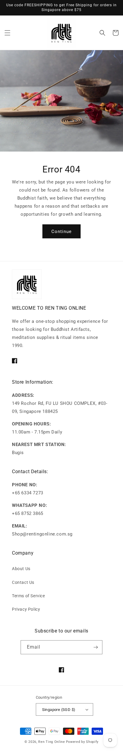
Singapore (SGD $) (59, 709)
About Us (21, 568)
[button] (7, 32)
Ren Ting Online (51, 742)
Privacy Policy (26, 609)
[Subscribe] (95, 647)
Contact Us (23, 582)
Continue (61, 231)
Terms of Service (28, 595)
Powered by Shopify (82, 742)
